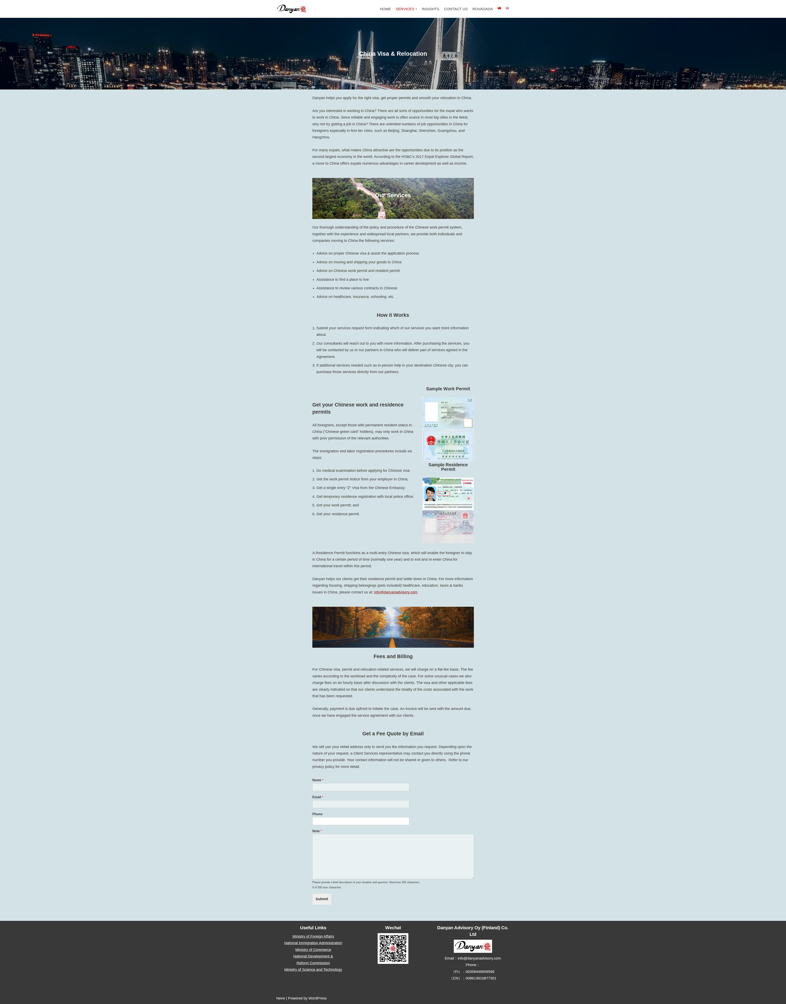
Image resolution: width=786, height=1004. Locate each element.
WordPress (317, 998)
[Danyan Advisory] (291, 9)
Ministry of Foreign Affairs (313, 936)
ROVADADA (482, 9)
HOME (385, 9)
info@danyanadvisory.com (395, 592)
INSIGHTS (430, 9)
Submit (322, 899)
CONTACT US (456, 9)
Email (317, 797)
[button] (416, 9)
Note (317, 831)
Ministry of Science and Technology (313, 970)
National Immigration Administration (313, 943)
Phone (317, 814)
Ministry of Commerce (313, 950)
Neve (280, 998)
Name (317, 780)
